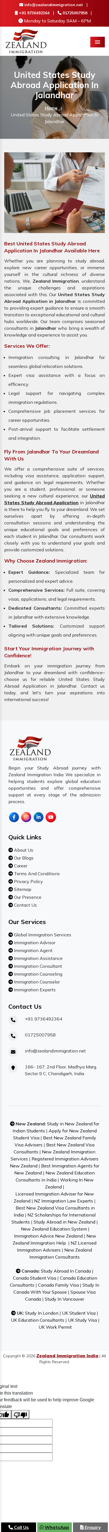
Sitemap (22, 889)
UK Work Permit (55, 1327)
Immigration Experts (34, 989)
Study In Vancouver (64, 1299)
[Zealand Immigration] (26, 40)
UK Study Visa (82, 1320)
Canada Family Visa (58, 1285)
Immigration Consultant (37, 966)
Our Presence (27, 897)
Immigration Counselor (36, 982)
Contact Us (25, 905)
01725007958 (74, 12)
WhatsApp (56, 1527)
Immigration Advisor (34, 942)
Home (51, 108)
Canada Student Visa (34, 1278)
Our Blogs (23, 858)
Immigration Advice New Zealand (48, 1236)
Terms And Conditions (36, 873)
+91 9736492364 (33, 12)
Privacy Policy (28, 881)
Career (20, 865)
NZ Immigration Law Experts (63, 1201)
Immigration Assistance (38, 958)
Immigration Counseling (37, 974)
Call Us (21, 1527)
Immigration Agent (33, 950)
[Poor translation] (20, 1414)
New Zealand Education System (54, 1229)
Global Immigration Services (42, 934)
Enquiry (92, 1527)
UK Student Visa (79, 1313)
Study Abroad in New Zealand (64, 1222)
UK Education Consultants (37, 1320)
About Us (23, 850)
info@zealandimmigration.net (53, 4)
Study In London (41, 1313)
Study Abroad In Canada (66, 1271)
